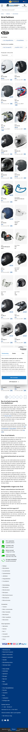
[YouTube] (5, 720)
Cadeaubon (5, 698)
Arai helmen (15, 13)
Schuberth (5, 634)
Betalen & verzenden (8, 657)
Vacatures (5, 692)
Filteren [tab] (14, 729)
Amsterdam (5, 671)
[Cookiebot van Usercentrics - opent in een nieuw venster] (20, 349)
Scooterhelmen (6, 570)
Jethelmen (5, 576)
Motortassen (6, 614)
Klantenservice (6, 649)
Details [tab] (14, 353)
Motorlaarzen (6, 597)
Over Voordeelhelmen (8, 688)
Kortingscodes (6, 700)
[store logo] (13, 6)
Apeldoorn (5, 673)
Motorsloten (5, 619)
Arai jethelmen (20, 40)
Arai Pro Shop (7, 415)
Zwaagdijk (5, 684)
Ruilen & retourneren (8, 654)
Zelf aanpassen (13, 381)
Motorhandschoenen (8, 595)
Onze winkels (6, 668)
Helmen (4, 566)
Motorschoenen (6, 600)
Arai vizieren (13, 428)
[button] (25, 2)
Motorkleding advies (8, 662)
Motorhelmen (6, 568)
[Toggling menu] (2, 6)
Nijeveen (5, 678)
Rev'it (4, 631)
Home (2, 13)
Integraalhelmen (6, 578)
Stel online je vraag (7, 715)
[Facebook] (8, 720)
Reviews (5, 690)
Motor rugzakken (7, 617)
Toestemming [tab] (5, 353)
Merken (8, 13)
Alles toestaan (14, 377)
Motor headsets (6, 612)
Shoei (4, 639)
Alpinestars (5, 626)
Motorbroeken (6, 590)
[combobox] (14, 9)
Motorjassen (6, 587)
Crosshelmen (6, 581)
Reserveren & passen (8, 652)
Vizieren (5, 606)
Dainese (5, 628)
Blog (4, 695)
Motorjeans (5, 592)
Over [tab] (23, 353)
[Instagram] (2, 720)
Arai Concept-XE (7, 47)
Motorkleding (6, 585)
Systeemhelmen (6, 573)
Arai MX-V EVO (19, 47)
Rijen (4, 681)
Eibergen (5, 676)
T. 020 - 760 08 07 (7, 707)
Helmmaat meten (7, 665)
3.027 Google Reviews (15, 2)
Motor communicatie (7, 609)
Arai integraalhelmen (8, 40)
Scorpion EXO (6, 636)
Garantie (5, 659)
